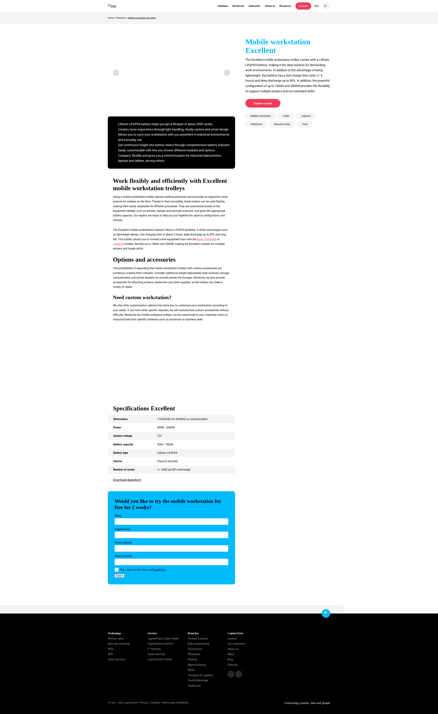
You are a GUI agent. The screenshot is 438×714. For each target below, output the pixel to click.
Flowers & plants (198, 638)
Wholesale (194, 654)
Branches (193, 633)
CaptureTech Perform (160, 643)
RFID (111, 648)
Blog (230, 659)
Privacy (144, 702)
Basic (200, 239)
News (231, 654)
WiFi (110, 654)
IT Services (154, 648)
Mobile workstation (260, 116)
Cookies (155, 702)
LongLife (118, 244)
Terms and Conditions (175, 702)
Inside (286, 116)
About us (233, 648)
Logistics (306, 116)
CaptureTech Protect (160, 659)
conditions (159, 569)
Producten (121, 18)
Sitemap (233, 664)
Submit (119, 575)
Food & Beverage (198, 680)
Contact (303, 6)
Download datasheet (127, 480)
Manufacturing (282, 124)
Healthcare (256, 124)
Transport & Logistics (200, 675)
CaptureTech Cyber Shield (163, 638)
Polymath (210, 239)
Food (304, 124)
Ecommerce (195, 648)
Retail (191, 670)
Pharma (192, 659)
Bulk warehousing (198, 643)
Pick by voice (116, 638)
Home (111, 18)
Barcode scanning (119, 643)
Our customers (236, 643)
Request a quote (263, 103)
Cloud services (116, 659)
